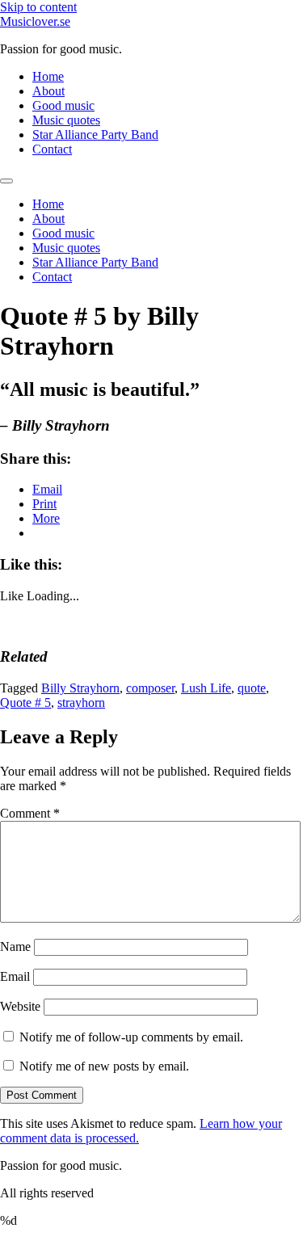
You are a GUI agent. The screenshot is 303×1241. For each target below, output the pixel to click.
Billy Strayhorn (80, 688)
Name (15, 946)
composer (150, 688)
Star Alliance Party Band (95, 134)
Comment (30, 813)
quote (252, 688)
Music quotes (66, 120)
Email (15, 976)
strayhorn (81, 702)
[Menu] (6, 181)
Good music (63, 105)
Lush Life (206, 688)
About (48, 91)
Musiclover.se (35, 21)
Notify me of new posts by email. (104, 1066)
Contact (52, 149)
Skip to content (38, 7)
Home (48, 76)
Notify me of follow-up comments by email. (131, 1037)
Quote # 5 (25, 702)
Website (20, 1006)
